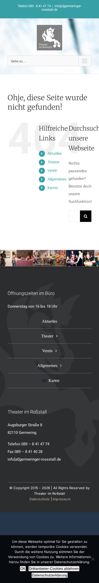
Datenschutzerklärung (49, 575)
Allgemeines (56, 179)
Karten (52, 188)
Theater (53, 162)
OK (22, 568)
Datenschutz (39, 499)
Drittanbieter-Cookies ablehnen (54, 568)
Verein (52, 170)
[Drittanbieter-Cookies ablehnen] (92, 559)
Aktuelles (54, 153)
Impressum (62, 499)
